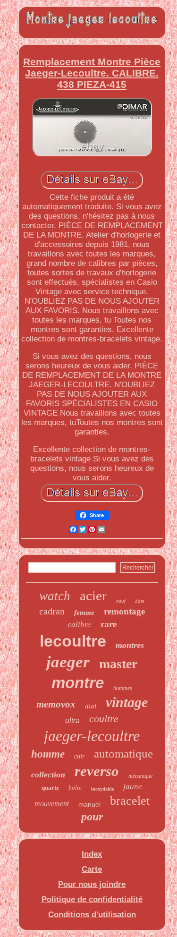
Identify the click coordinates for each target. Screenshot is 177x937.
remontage (124, 611)
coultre (103, 718)
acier (93, 595)
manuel (89, 804)
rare (109, 624)
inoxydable (102, 789)
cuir (79, 756)
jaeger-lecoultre (92, 735)
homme (48, 754)
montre (77, 682)
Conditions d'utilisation (92, 914)
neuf (121, 601)
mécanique (140, 776)
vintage (127, 702)
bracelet (130, 801)
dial (90, 706)
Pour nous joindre (92, 884)
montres (130, 645)
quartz (50, 787)
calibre (79, 624)
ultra (72, 720)
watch (54, 596)
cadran (52, 611)
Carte (92, 869)
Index (92, 854)
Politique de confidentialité (92, 899)
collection (48, 774)
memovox (56, 704)
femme (84, 612)
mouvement (51, 804)
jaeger (68, 662)
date (139, 601)
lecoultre (73, 641)
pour (92, 816)
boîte (75, 787)
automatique (123, 753)
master (118, 663)
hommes (122, 688)
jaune (132, 786)
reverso (97, 771)
